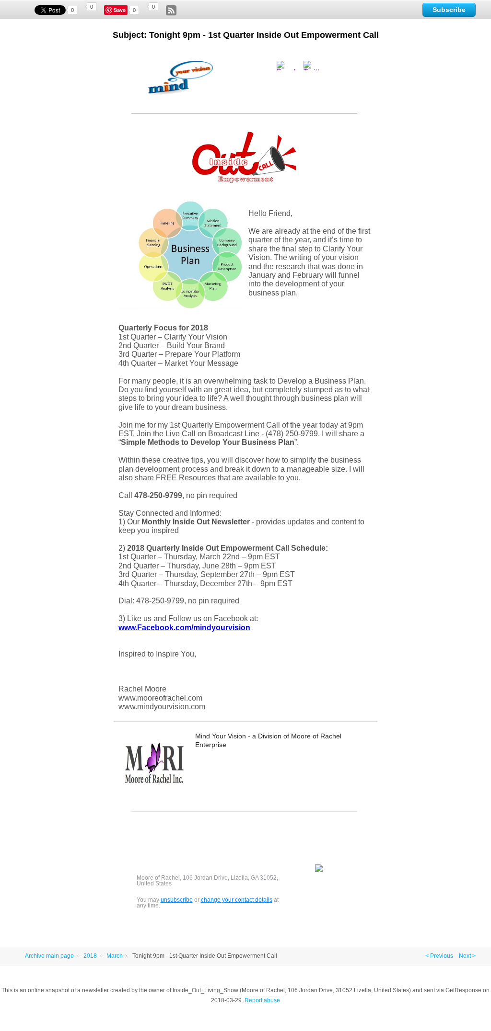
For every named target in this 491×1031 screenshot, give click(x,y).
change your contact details (236, 899)
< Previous (439, 955)
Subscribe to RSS (171, 10)
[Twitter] (318, 65)
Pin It (121, 10)
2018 (90, 955)
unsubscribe (177, 899)
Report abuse (262, 1000)
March (114, 955)
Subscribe (449, 9)
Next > (467, 955)
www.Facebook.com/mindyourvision (184, 627)
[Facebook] (289, 65)
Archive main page (49, 955)
